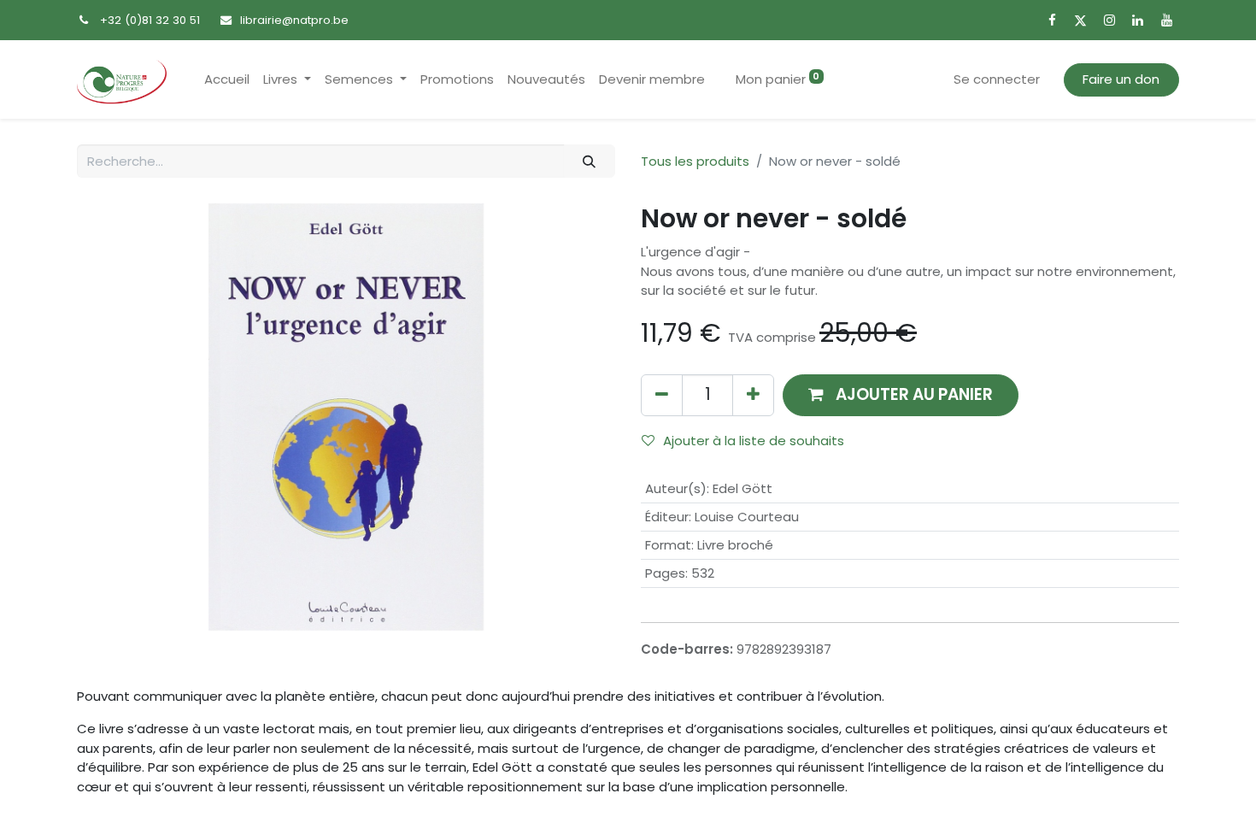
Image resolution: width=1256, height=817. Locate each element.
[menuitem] (226, 79)
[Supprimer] (662, 395)
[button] (900, 395)
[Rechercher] (589, 161)
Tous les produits (695, 161)
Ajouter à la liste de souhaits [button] (753, 441)
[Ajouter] (753, 395)
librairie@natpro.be (294, 20)
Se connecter (997, 79)
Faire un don (1121, 79)
